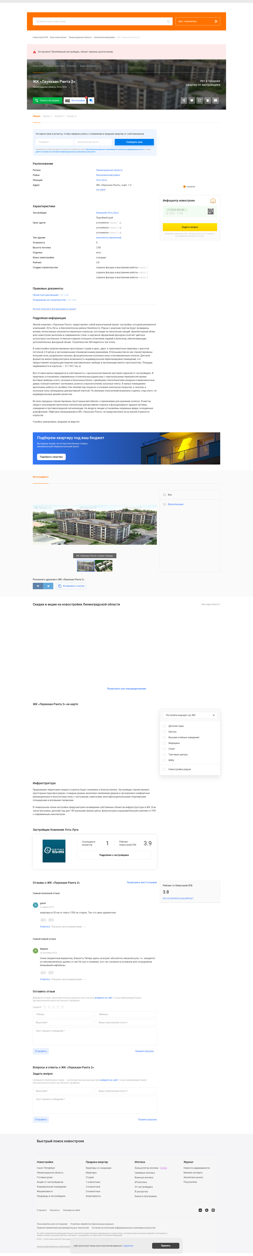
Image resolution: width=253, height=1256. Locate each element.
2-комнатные (93, 1186)
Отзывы (72, 66)
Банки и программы (146, 1196)
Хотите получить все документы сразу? (54, 309)
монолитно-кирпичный (108, 237)
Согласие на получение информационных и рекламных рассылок (124, 1228)
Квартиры (89, 7)
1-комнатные (93, 1182)
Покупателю (190, 1182)
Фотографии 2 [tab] (40, 477)
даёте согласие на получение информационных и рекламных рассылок (65, 152)
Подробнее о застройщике (114, 855)
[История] (192, 7)
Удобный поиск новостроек (51, 21)
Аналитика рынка (193, 1177)
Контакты (55, 1210)
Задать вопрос (88, 66)
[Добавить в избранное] (192, 100)
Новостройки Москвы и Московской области (59, 1246)
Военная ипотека (144, 1177)
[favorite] (199, 7)
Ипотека (123, 7)
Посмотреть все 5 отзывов (142, 882)
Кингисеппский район (104, 37)
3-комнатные (93, 1191)
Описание (38, 66)
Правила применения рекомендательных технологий (63, 1228)
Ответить (45, 927)
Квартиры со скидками (98, 1168)
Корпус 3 (71, 116)
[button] (154, 492)
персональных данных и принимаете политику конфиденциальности (114, 149)
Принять (165, 1245)
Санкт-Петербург (46, 1168)
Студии (90, 1177)
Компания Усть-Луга (107, 212)
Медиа (134, 7)
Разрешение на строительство (54, 300)
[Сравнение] (184, 100)
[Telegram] (48, 586)
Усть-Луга (101, 180)
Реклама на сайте (71, 1210)
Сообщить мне (134, 142)
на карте (100, 189)
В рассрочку (141, 1191)
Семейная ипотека (145, 1172)
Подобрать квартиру (51, 456)
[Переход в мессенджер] (213, 1210)
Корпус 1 (47, 116)
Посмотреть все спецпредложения (126, 688)
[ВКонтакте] (38, 586)
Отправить (41, 1051)
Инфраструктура (55, 66)
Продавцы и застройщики (51, 1196)
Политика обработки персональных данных (92, 1224)
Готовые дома (45, 1177)
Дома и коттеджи (106, 7)
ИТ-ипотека (141, 1182)
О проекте (41, 1210)
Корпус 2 (59, 116)
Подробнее (128, 1246)
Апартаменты (93, 1196)
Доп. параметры (188, 21)
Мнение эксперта (193, 1172)
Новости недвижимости (197, 1168)
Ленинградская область (80, 37)
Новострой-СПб (40, 37)
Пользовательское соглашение (52, 1224)
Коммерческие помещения (51, 1186)
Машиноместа (45, 1191)
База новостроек (58, 37)
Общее (36, 116)
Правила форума (144, 1051)
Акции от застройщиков (50, 1182)
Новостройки (74, 7)
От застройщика (144, 1186)
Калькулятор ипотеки (151, 1168)
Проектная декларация (51, 295)
